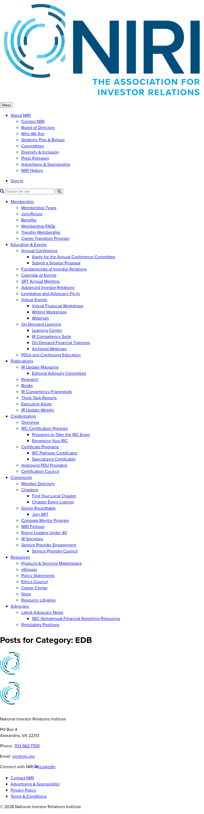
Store (26, 594)
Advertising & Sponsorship (45, 164)
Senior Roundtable (38, 508)
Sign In (17, 181)
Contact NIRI (33, 121)
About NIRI (21, 115)
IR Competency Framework (46, 392)
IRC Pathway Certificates (54, 453)
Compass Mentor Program (45, 520)
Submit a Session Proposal (56, 263)
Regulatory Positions (40, 625)
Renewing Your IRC (50, 441)
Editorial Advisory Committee (59, 373)
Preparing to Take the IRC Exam (61, 435)
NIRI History (32, 170)
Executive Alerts (36, 404)
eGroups (29, 569)
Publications (22, 361)
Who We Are (32, 134)
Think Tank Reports (39, 398)
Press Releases (35, 158)
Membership (22, 202)
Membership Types (38, 208)
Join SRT (40, 514)
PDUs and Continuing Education (51, 355)
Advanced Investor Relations (47, 287)
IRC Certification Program (44, 428)
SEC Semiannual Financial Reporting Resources (76, 618)
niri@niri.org (23, 756)
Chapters (29, 490)
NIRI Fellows (32, 526)
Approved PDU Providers (44, 465)
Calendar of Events (38, 275)
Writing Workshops (49, 312)
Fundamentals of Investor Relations (54, 269)
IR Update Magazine (40, 367)
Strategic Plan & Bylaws (43, 140)
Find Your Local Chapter (54, 496)
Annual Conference (39, 251)
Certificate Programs (40, 447)
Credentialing (23, 416)
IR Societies (32, 539)
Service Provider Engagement (48, 545)
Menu (6, 105)
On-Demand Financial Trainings (61, 343)
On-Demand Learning (41, 324)
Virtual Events (34, 300)
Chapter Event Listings (53, 502)
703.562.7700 (27, 746)
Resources (20, 557)
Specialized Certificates (53, 459)
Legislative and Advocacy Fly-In (50, 294)
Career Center (34, 588)
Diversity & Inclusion (40, 152)
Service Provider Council (55, 551)
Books (27, 385)
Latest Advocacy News (42, 612)
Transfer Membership (40, 232)
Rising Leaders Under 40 (44, 533)
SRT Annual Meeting (40, 281)
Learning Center (47, 330)
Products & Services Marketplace (51, 563)
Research (30, 379)
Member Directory (38, 484)
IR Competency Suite (51, 336)
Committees (32, 146)
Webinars (40, 318)
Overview (30, 422)
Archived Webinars (49, 349)
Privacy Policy (23, 790)
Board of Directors (38, 127)
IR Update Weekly (37, 410)
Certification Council (40, 471)
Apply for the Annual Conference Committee (73, 257)
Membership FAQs (38, 226)
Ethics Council (34, 582)
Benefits (28, 220)
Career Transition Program (45, 238)
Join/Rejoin (31, 214)
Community (21, 477)
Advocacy (20, 606)
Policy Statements (37, 576)
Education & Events (28, 244)
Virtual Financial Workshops (57, 306)
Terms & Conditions (28, 796)
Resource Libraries (38, 600)
